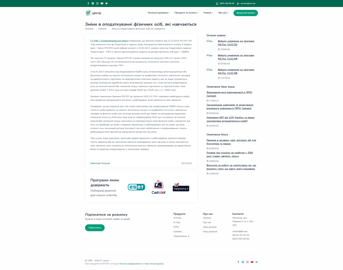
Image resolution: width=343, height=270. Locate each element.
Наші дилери (209, 227)
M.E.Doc (177, 217)
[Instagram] (97, 3)
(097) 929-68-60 (227, 3)
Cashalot (178, 231)
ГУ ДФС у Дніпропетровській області (109, 40)
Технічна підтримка (158, 12)
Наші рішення (210, 231)
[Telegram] (93, 3)
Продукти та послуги (185, 12)
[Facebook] (88, 3)
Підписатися (95, 227)
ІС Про (177, 222)
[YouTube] (102, 3)
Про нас (222, 12)
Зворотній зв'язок (245, 12)
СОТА (176, 227)
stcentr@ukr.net (248, 3)
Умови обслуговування (154, 264)
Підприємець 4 (181, 236)
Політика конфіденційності (130, 264)
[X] (106, 3)
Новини (207, 12)
